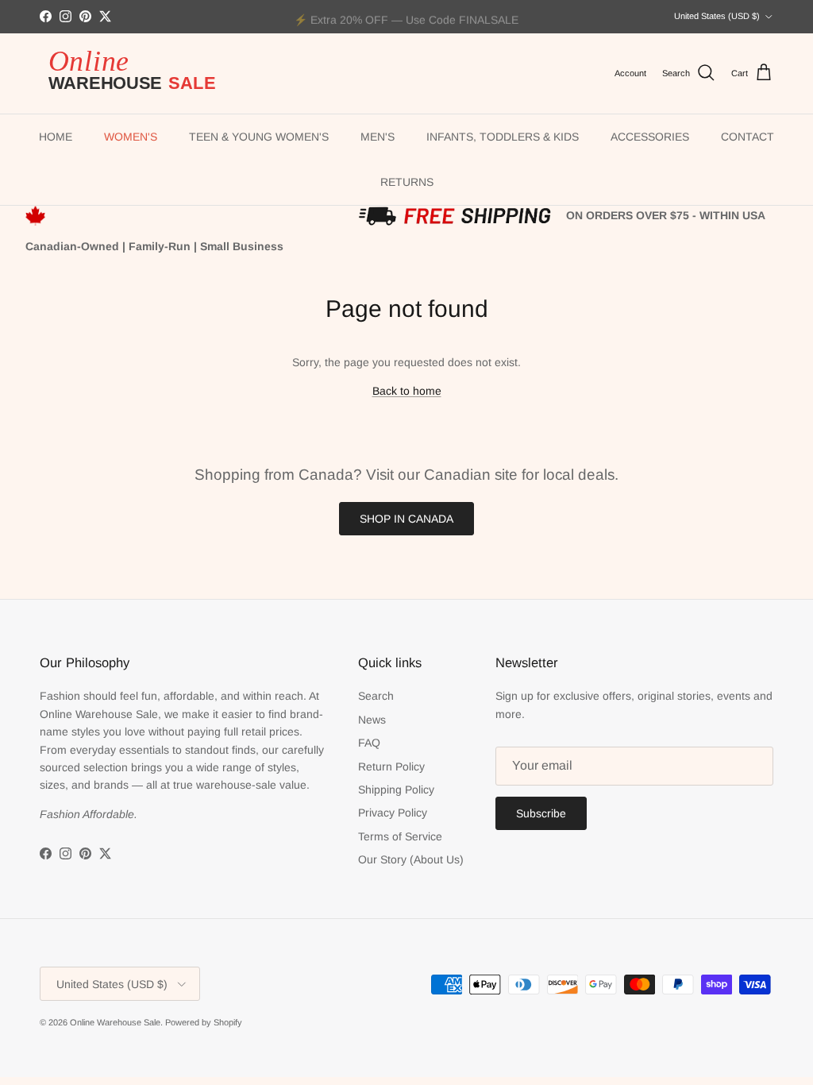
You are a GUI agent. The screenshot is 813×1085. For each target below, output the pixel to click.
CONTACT (747, 136)
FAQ (369, 742)
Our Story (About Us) (411, 859)
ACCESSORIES (650, 136)
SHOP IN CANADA (406, 518)
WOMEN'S (130, 136)
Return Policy (391, 766)
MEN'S (377, 136)
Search (376, 695)
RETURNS (406, 182)
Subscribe (541, 813)
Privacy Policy (392, 812)
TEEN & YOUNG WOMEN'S (259, 136)
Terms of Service (400, 836)
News (372, 719)
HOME (55, 136)
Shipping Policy (396, 789)
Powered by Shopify (203, 1022)
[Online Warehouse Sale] (139, 73)
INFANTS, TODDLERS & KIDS (502, 136)
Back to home (406, 390)
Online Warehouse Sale (115, 1022)
